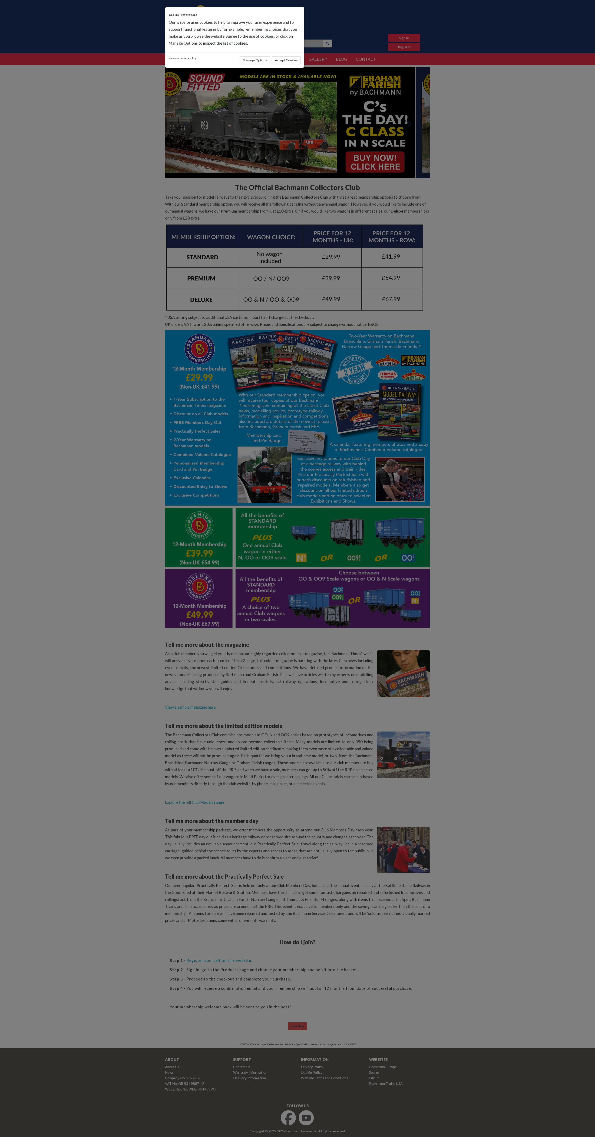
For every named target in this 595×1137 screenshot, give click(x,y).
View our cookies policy (182, 58)
